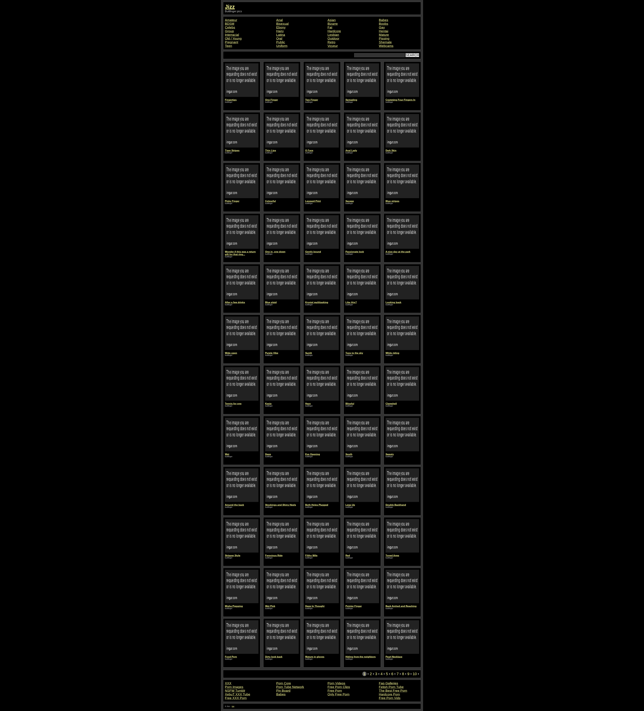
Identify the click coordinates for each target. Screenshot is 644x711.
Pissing (384, 38)
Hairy (280, 31)
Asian (332, 20)
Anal (279, 20)
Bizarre (333, 23)
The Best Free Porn (393, 690)
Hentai (383, 31)
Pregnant (231, 42)
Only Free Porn (339, 694)
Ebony (281, 27)
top (233, 706)
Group (229, 31)
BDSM (229, 23)
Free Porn (335, 690)
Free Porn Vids (389, 698)
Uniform (281, 46)
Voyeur (333, 46)
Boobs (383, 23)
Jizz (230, 7)
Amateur (231, 20)
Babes (383, 20)
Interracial (232, 35)
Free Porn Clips (339, 687)
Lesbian (333, 35)
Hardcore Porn (389, 694)
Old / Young (233, 38)
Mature (384, 35)
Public (280, 42)
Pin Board (283, 690)
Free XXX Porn (236, 698)
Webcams (386, 46)
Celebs (230, 27)
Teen (228, 46)
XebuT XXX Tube (237, 694)
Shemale (385, 42)
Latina (280, 35)
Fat (330, 27)
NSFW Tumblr (235, 690)
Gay (382, 27)
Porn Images (234, 687)
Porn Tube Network (290, 687)
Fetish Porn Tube (391, 687)
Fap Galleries (388, 683)
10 (415, 674)
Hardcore (334, 31)
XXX (228, 683)
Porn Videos (336, 683)
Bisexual (282, 23)
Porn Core (283, 683)
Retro (331, 42)
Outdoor (333, 38)
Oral (279, 38)
